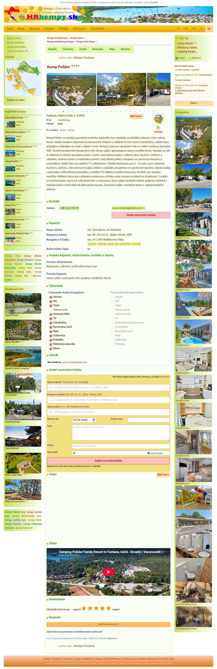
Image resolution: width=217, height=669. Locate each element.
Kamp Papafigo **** (14, 342)
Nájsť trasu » (136, 116)
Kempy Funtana (84, 57)
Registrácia (88, 659)
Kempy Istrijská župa (57, 38)
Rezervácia (97, 49)
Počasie (49, 28)
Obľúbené (196, 58)
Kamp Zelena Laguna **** (17, 132)
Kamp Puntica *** (14, 161)
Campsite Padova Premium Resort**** (191, 94)
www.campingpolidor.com (127, 208)
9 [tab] (101, 111)
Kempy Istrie (76, 38)
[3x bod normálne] (96, 609)
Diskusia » (112, 638)
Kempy (47, 659)
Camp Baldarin (12, 448)
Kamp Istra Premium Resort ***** (21, 147)
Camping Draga (12, 422)
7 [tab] (91, 111)
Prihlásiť (63, 28)
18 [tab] (144, 111)
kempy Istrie (12, 256)
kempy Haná (34, 520)
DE (186, 28)
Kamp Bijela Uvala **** (16, 118)
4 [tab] (77, 111)
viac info (154, 2)
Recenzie (125, 49)
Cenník (82, 49)
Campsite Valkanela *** (16, 176)
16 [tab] (134, 111)
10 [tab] (106, 111)
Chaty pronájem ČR (17, 51)
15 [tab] (130, 111)
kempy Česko (14, 38)
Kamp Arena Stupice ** (16, 501)
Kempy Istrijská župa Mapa (60, 42)
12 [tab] (115, 111)
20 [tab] (153, 111)
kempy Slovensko (16, 47)
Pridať (182, 58)
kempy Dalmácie (25, 260)
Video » (194, 103)
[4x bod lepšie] (102, 609)
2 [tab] (68, 111)
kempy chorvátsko (166, 664)
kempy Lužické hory (15, 520)
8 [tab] (96, 111)
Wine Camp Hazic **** (16, 475)
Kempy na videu (16, 100)
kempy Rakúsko (15, 42)
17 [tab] (139, 111)
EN (194, 28)
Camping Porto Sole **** (17, 220)
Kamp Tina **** (12, 205)
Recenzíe (34, 28)
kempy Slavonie (14, 264)
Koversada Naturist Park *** (19, 233)
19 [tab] (149, 111)
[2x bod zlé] (90, 609)
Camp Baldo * (11, 395)
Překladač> (164, 377)
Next (168, 91)
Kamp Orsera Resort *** (17, 191)
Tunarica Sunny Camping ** (18, 368)
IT (202, 28)
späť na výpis (65, 58)
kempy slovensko (90, 664)
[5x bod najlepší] (109, 609)
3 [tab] (72, 111)
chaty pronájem (111, 664)
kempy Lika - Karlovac (28, 276)
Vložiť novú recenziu (108, 624)
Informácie (79, 28)
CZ (178, 28)
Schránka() (97, 28)
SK (209, 28)
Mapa (21, 28)
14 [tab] (125, 111)
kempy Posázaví (13, 524)
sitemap (99, 659)
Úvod (9, 28)
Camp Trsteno (11, 315)
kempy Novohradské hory (26, 516)
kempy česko (56, 664)
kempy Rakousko (151, 664)
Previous (49, 91)
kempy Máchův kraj (15, 512)
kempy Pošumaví (24, 528)
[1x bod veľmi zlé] (84, 609)
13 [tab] (120, 111)
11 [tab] (110, 111)
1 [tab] (63, 111)
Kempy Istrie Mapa (85, 42)
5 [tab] (82, 111)
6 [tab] (87, 111)
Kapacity (52, 49)
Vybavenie (68, 49)
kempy (38, 260)
